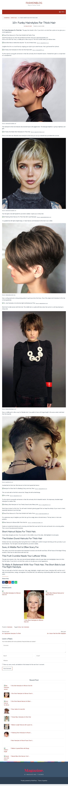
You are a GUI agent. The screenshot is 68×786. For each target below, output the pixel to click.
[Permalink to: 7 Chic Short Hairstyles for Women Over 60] (34, 604)
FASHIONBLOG (34, 3)
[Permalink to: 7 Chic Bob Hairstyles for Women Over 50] (12, 591)
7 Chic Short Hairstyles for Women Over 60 (33, 621)
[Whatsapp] (16, 582)
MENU (63, 12)
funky (19, 627)
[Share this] (3, 582)
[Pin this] (9, 582)
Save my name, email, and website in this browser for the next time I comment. (24, 664)
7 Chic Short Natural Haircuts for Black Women (55, 593)
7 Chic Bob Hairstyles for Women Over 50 (11, 593)
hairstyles (9, 627)
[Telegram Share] (12, 582)
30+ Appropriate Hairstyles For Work (11, 632)
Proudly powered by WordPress (29, 780)
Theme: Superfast (42, 780)
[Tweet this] (6, 582)
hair (22, 627)
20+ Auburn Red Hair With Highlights (56, 632)
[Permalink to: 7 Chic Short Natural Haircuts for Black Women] (56, 591)
